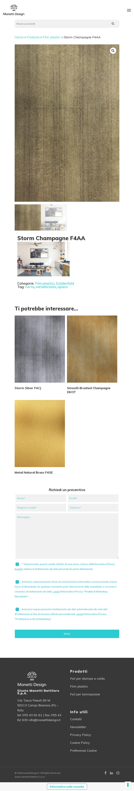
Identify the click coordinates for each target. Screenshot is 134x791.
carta (29, 287)
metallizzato (46, 287)
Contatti (76, 719)
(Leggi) (19, 569)
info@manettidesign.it (44, 720)
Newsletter (78, 727)
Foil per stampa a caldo (87, 679)
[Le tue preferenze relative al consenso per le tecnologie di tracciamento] (128, 785)
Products (33, 37)
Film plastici (52, 37)
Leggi (56, 591)
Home (19, 37)
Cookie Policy (80, 743)
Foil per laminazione (85, 694)
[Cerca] (113, 24)
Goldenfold (65, 283)
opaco (63, 287)
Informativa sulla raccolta (67, 786)
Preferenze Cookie (83, 751)
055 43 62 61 (32, 715)
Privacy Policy (80, 735)
